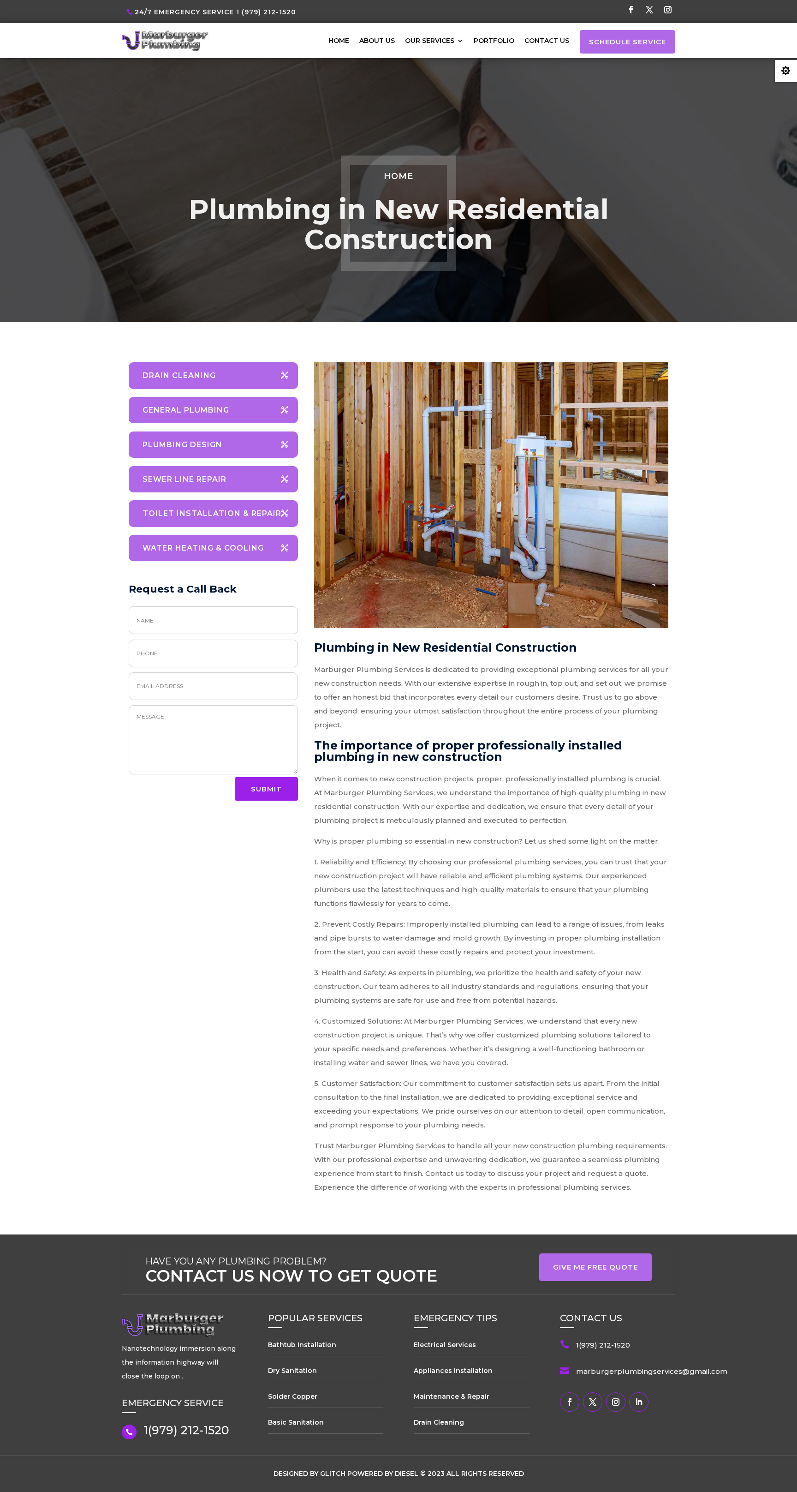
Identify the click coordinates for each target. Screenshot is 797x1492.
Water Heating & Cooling (203, 548)
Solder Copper (292, 1396)
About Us (377, 40)
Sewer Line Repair (184, 479)
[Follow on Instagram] (667, 9)
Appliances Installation (453, 1370)
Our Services (429, 40)
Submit (266, 789)
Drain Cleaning (179, 375)
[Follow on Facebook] (631, 9)
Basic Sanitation (296, 1422)
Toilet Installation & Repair (212, 513)
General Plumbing (186, 410)
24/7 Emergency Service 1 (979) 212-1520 (215, 12)
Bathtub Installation (302, 1345)
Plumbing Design (182, 444)
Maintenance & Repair (451, 1396)
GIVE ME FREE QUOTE (595, 1267)
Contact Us (546, 40)
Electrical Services (445, 1345)
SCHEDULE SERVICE (627, 41)
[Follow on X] (649, 9)
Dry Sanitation (292, 1370)
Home (338, 40)
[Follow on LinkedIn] (638, 1402)
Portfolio (494, 40)
